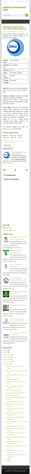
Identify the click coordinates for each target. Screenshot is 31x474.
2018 (6, 350)
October (8, 359)
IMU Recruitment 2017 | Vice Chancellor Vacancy (14, 28)
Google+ (7, 137)
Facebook (13, 135)
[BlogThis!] (6, 145)
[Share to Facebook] (9, 145)
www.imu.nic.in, (9, 128)
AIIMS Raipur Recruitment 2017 (14, 390)
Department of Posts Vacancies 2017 (15, 402)
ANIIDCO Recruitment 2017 (12, 395)
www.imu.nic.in (13, 142)
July (7, 459)
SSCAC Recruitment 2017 (12, 379)
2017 (6, 352)
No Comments (21, 31)
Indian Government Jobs (14, 8)
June (7, 461)
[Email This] (4, 145)
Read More (9, 163)
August (8, 364)
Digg (20, 137)
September (8, 361)
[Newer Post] (4, 170)
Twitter (21, 135)
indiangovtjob (8, 227)
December (8, 354)
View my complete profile (9, 230)
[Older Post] (27, 170)
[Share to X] (8, 145)
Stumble (14, 137)
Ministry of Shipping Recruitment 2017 (15, 392)
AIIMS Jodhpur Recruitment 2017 (14, 426)
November (8, 357)
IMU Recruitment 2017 (10, 140)
